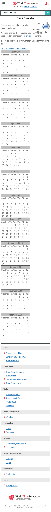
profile (28, 36)
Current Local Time (14, 353)
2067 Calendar (7, 49)
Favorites (10, 432)
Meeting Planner (13, 394)
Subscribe (10, 459)
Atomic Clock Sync (14, 398)
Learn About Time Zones (16, 379)
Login (8, 462)
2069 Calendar (21, 49)
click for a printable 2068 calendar (40, 26)
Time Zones (11, 376)
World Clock (11, 402)
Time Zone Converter (15, 372)
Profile (8, 428)
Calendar (10, 406)
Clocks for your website (16, 444)
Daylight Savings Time (16, 357)
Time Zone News (13, 383)
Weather (9, 417)
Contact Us (10, 474)
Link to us (10, 447)
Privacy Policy (12, 485)
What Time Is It (12, 360)
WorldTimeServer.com (25, 3)
